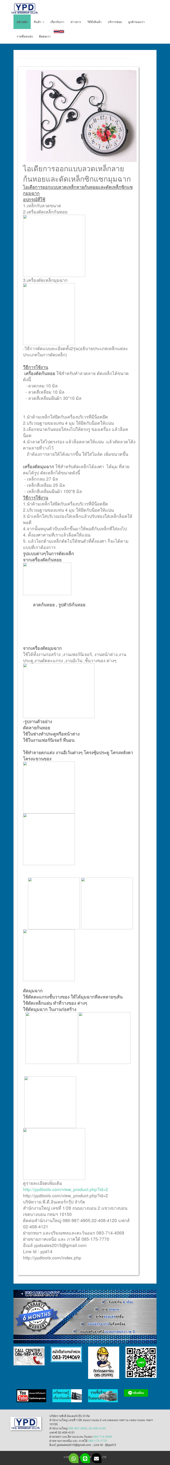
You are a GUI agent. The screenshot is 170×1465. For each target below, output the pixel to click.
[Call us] (74, 1458)
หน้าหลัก (22, 22)
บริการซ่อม (115, 22)
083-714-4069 (102, 1436)
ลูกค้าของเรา (136, 22)
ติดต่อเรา (45, 36)
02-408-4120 (97, 1428)
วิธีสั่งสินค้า (94, 22)
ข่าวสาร (75, 22)
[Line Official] (85, 1458)
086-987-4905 (77, 1428)
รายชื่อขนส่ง (25, 36)
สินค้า (38, 22)
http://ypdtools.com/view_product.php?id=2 (65, 1189)
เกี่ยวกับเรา (57, 22)
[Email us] (96, 1458)
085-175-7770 (97, 1440)
